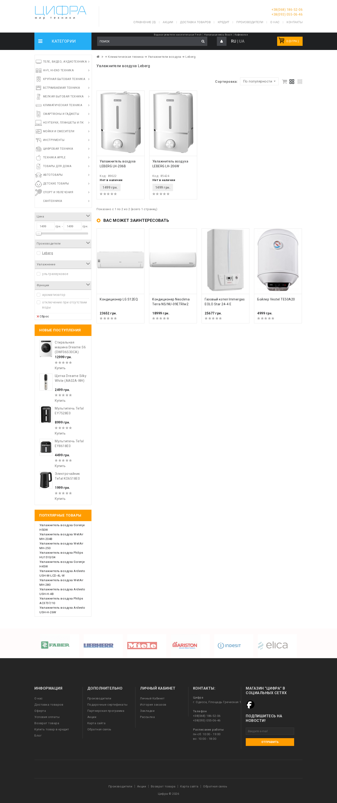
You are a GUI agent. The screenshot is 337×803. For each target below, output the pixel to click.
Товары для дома (57, 166)
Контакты (295, 22)
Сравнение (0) (144, 22)
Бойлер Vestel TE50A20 (276, 299)
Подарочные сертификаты (107, 704)
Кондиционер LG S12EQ (119, 299)
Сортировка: (226, 82)
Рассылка (147, 717)
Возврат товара (46, 723)
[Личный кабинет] (222, 41)
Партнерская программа (105, 710)
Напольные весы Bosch (218, 34)
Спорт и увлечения (58, 192)
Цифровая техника (58, 148)
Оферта (40, 710)
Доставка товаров (48, 704)
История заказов (153, 704)
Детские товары (56, 183)
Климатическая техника (62, 105)
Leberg (47, 253)
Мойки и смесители (59, 131)
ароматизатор (53, 295)
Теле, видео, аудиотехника (65, 61)
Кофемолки (241, 34)
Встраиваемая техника (61, 87)
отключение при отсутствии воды (64, 304)
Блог (37, 735)
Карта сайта (96, 723)
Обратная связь (99, 729)
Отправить (270, 742)
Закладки (147, 710)
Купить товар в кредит (51, 729)
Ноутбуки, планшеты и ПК (63, 122)
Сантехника (52, 201)
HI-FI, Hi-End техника (58, 70)
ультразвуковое (55, 274)
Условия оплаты (47, 717)
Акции (92, 717)
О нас (38, 698)
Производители (249, 22)
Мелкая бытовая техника (63, 96)
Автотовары (53, 174)
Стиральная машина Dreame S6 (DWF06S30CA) (70, 347)
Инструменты (54, 140)
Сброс (44, 316)
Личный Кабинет (152, 698)
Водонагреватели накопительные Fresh (178, 34)
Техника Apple (54, 157)
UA (241, 41)
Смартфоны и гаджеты (61, 114)
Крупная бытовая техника (64, 79)
